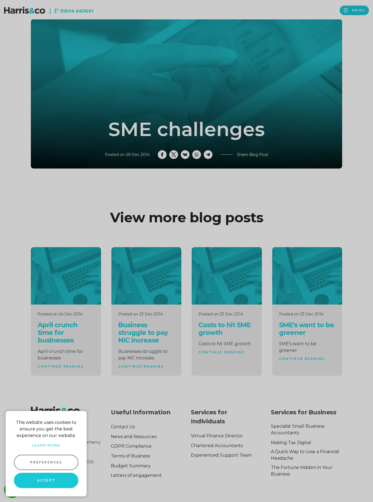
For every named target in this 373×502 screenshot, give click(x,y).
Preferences (46, 462)
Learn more (46, 445)
